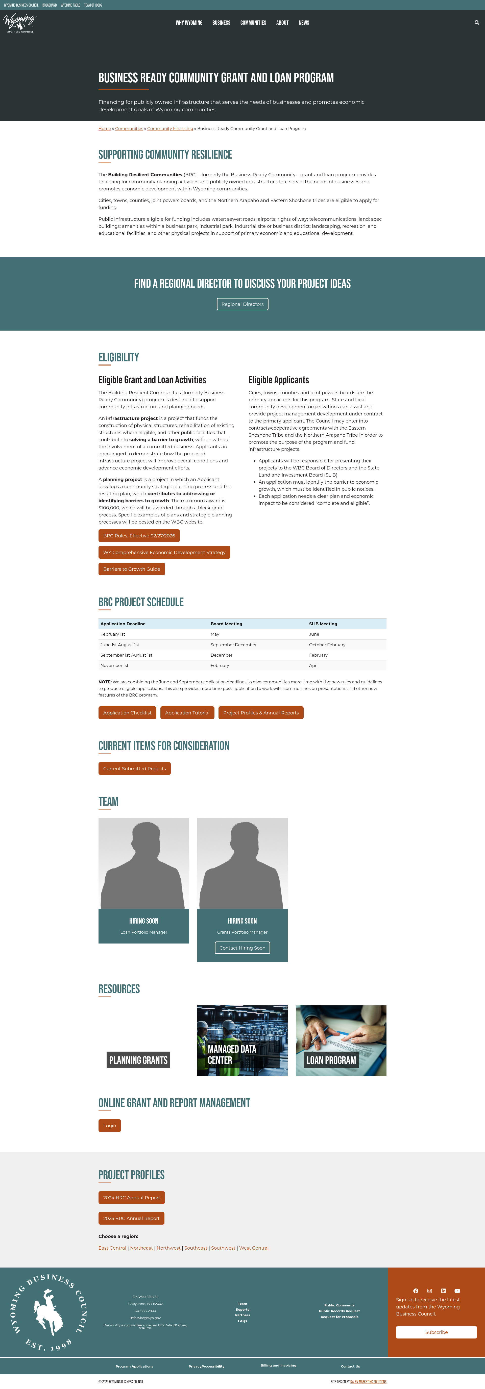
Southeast (195, 1248)
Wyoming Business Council (21, 5)
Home (105, 128)
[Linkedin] (444, 1291)
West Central (254, 1248)
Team (242, 1303)
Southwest (223, 1248)
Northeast (141, 1248)
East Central (112, 1248)
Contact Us (350, 1366)
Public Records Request (339, 1311)
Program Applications (134, 1366)
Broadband (49, 5)
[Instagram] (430, 1291)
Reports (242, 1309)
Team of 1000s (93, 5)
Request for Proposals (339, 1316)
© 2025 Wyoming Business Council (121, 1381)
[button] (477, 22)
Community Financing (170, 128)
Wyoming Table (70, 5)
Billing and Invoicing (278, 1365)
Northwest (169, 1248)
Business (221, 22)
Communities (253, 22)
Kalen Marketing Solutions (368, 1381)
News (304, 22)
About (282, 22)
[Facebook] (416, 1291)
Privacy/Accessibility (207, 1366)
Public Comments (339, 1305)
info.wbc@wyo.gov (145, 1318)
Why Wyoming (189, 22)
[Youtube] (457, 1291)
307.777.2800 (145, 1311)
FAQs (242, 1321)
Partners (242, 1315)
